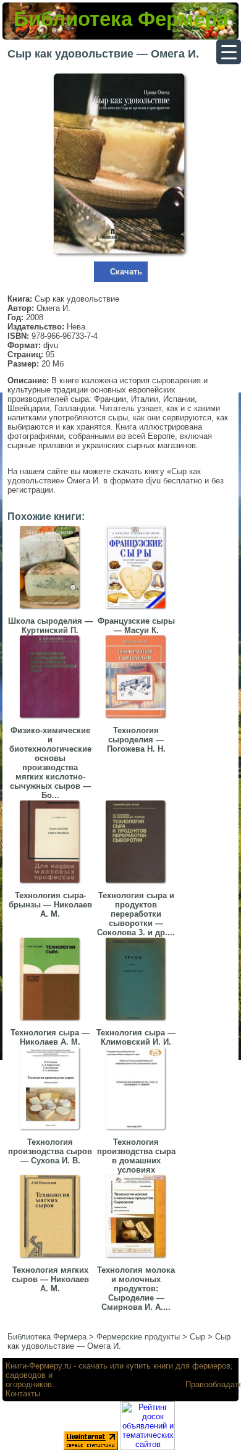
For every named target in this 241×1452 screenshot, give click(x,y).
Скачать (126, 271)
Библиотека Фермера (121, 18)
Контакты (23, 1393)
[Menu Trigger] (228, 52)
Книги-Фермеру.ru (38, 1365)
